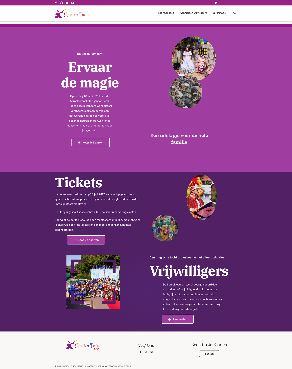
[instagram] (61, 3)
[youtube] (67, 3)
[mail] (72, 3)
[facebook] (56, 3)
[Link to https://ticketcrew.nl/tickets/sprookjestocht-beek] (216, 3)
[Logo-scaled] (72, 9)
